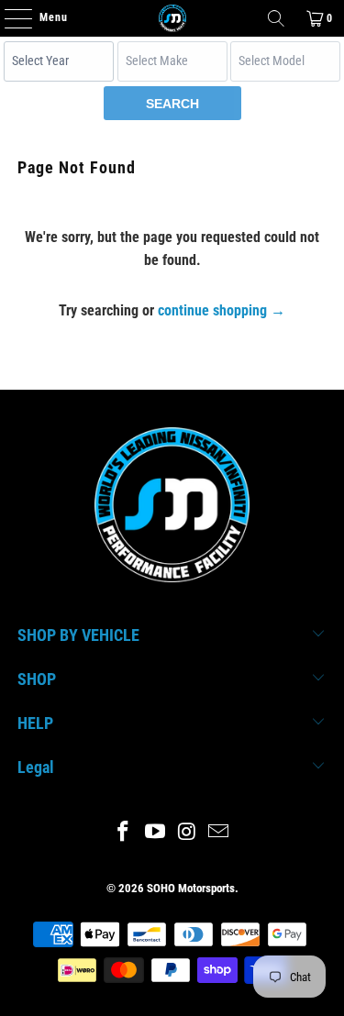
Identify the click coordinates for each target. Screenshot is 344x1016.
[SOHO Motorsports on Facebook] (124, 833)
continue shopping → (221, 310)
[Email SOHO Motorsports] (219, 833)
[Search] (276, 18)
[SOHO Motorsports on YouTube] (155, 833)
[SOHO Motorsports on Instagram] (187, 833)
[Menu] (8, 18)
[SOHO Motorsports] (172, 18)
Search (172, 103)
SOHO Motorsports (191, 888)
